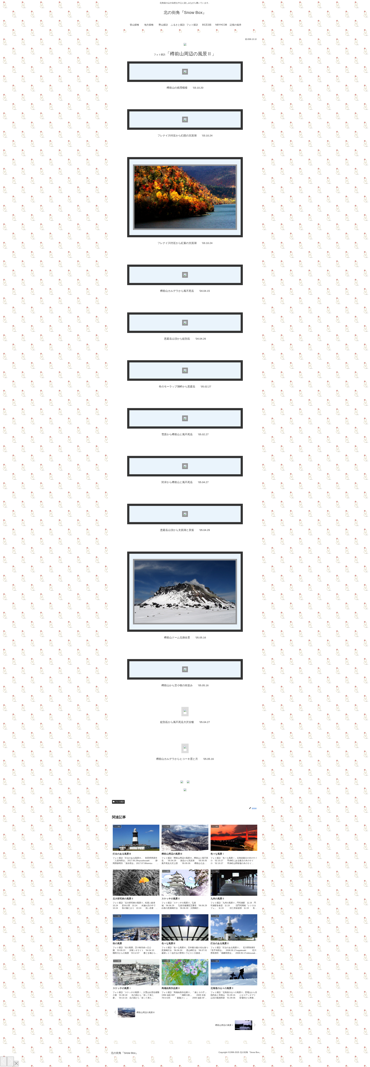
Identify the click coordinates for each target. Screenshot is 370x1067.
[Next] (10, 1061)
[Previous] (3, 1061)
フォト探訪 (119, 802)
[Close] (16, 1063)
